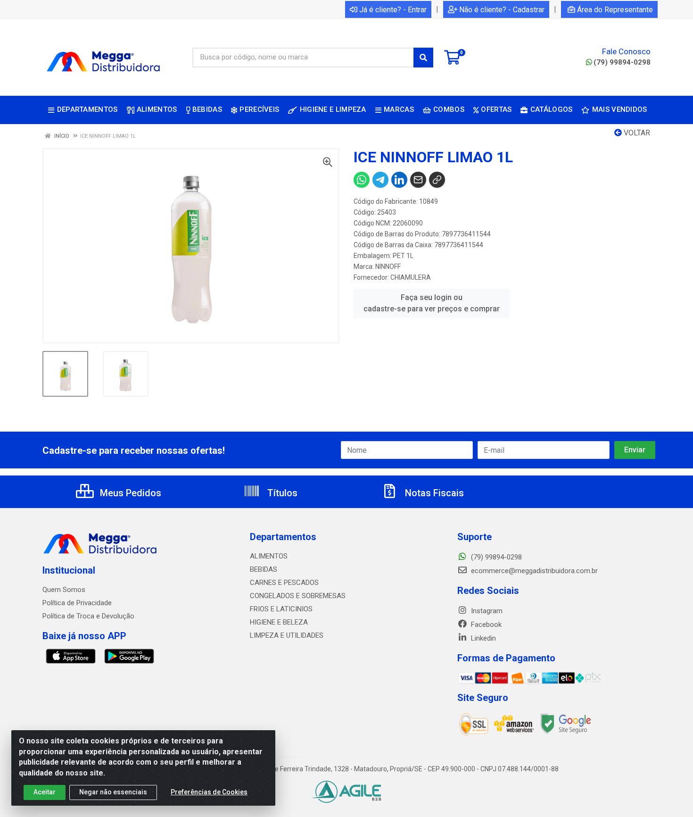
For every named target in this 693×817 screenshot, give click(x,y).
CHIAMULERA (410, 277)
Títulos (281, 493)
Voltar (636, 132)
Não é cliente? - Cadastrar (501, 9)
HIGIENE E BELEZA (279, 622)
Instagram (486, 611)
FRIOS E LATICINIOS (281, 609)
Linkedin (482, 638)
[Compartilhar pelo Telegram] (380, 180)
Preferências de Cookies (209, 792)
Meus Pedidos (129, 493)
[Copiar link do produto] (437, 180)
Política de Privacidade (77, 603)
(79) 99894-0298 (622, 62)
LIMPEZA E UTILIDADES (286, 635)
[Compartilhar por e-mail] (418, 180)
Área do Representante (615, 9)
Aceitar (44, 792)
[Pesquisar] (423, 57)
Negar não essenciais (113, 792)
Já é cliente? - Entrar (393, 9)
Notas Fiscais (433, 493)
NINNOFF (388, 266)
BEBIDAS (263, 569)
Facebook (485, 624)
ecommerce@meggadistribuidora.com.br (533, 571)
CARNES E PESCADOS (284, 582)
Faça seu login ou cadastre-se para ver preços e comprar (431, 303)
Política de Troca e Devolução (88, 616)
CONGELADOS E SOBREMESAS (298, 596)
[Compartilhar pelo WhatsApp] (362, 180)
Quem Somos (63, 589)
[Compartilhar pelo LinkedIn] (399, 180)
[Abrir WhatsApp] (669, 793)
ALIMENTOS (269, 556)
